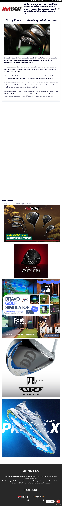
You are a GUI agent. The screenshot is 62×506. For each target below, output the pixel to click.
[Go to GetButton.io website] (58, 504)
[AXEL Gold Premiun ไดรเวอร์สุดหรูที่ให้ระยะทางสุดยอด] (32, 223)
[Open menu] (58, 9)
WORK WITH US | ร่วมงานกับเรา (44, 0)
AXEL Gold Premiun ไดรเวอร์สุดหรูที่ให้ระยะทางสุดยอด (18, 204)
